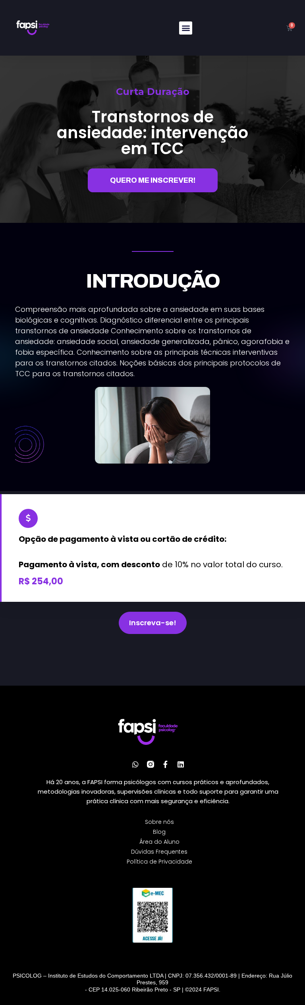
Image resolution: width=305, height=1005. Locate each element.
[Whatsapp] (135, 764)
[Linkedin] (180, 764)
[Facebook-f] (165, 764)
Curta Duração (152, 91)
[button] (185, 28)
